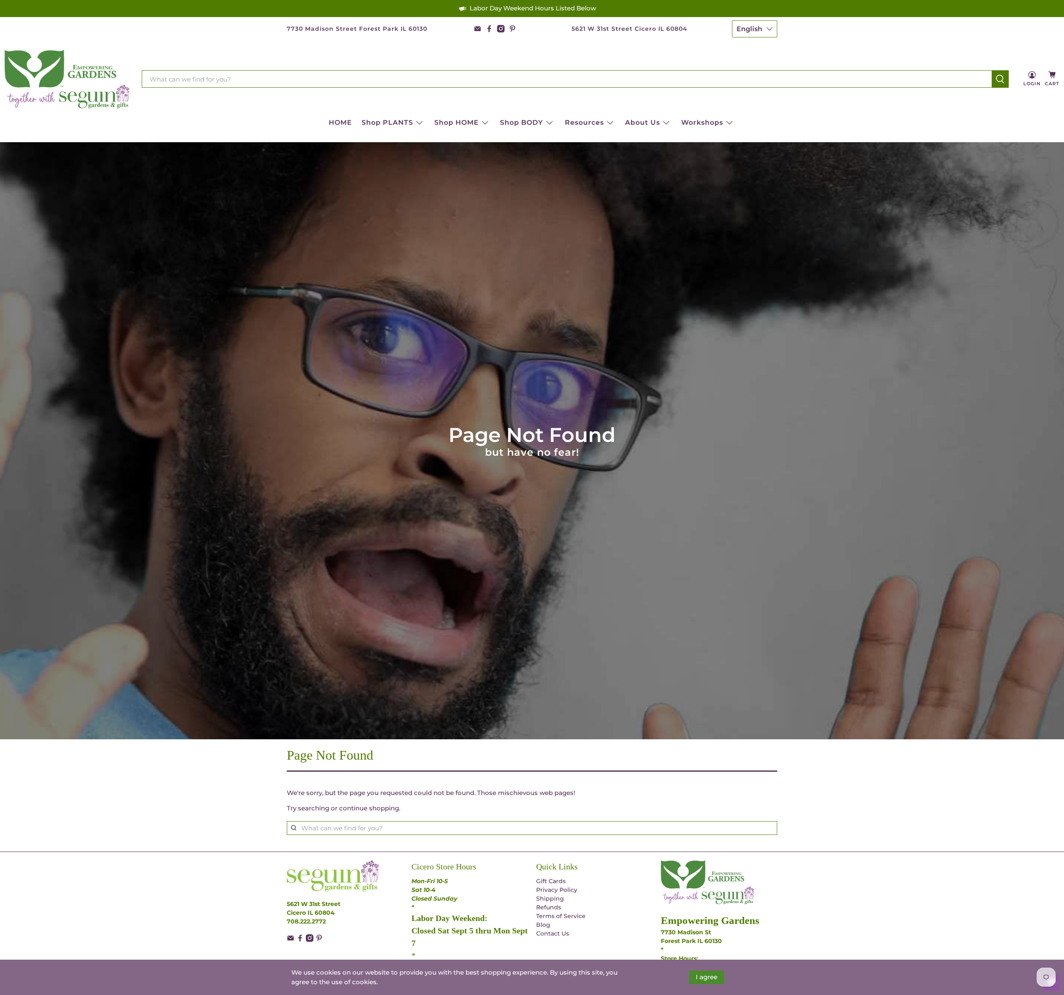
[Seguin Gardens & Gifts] (67, 79)
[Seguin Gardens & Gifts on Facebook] (489, 28)
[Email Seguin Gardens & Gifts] (477, 28)
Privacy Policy (556, 890)
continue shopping (369, 808)
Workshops (702, 122)
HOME (340, 122)
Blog (543, 924)
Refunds (548, 907)
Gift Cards (551, 881)
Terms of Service (561, 916)
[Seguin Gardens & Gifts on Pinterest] (512, 28)
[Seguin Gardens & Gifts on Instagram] (501, 28)
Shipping (550, 898)
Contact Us (552, 933)
